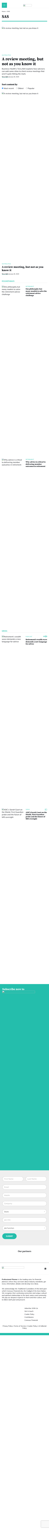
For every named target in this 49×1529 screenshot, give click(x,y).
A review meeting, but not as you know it (22, 62)
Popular (30, 88)
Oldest (21, 88)
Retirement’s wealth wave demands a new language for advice (36, 641)
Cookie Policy (32, 1326)
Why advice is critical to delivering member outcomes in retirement (36, 464)
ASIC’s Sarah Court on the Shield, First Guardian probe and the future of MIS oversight (36, 815)
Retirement (30, 286)
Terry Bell (5, 77)
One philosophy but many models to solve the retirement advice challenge (36, 292)
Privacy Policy (8, 1326)
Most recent (8, 88)
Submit (9, 1236)
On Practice (6, 55)
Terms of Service (20, 1326)
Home (4, 11)
